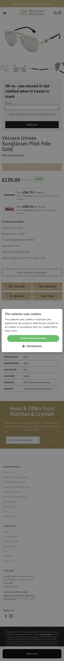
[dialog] (32, 330)
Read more (11, 330)
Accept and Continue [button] (33, 338)
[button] (32, 346)
